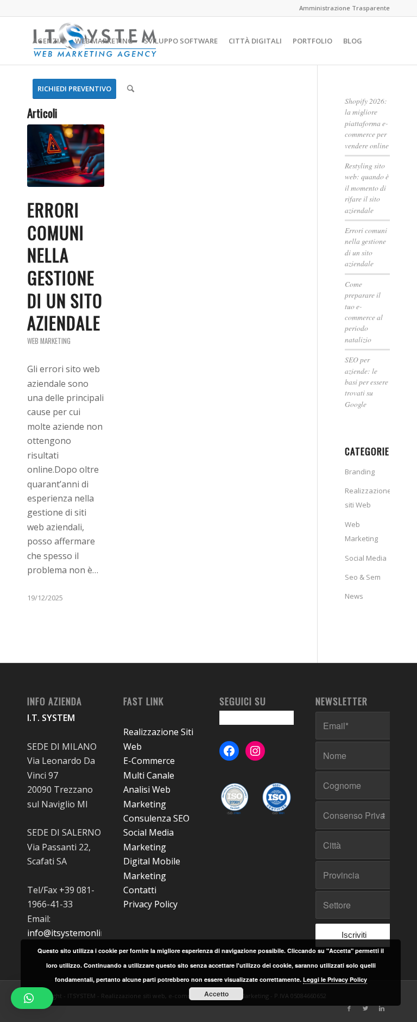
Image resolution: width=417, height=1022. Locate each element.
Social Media (366, 558)
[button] (32, 998)
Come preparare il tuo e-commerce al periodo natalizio (364, 311)
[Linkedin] (382, 1008)
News (354, 596)
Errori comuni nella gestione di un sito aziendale (65, 266)
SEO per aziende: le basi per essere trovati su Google (366, 381)
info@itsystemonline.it (72, 933)
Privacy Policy (150, 904)
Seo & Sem (363, 577)
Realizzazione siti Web (367, 498)
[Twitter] (365, 1008)
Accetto (216, 994)
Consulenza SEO (156, 818)
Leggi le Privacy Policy (335, 979)
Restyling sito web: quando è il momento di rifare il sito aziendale (367, 187)
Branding (360, 471)
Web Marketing (49, 341)
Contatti (139, 890)
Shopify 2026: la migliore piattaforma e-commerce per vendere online (367, 123)
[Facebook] (349, 1008)
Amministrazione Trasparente (344, 8)
